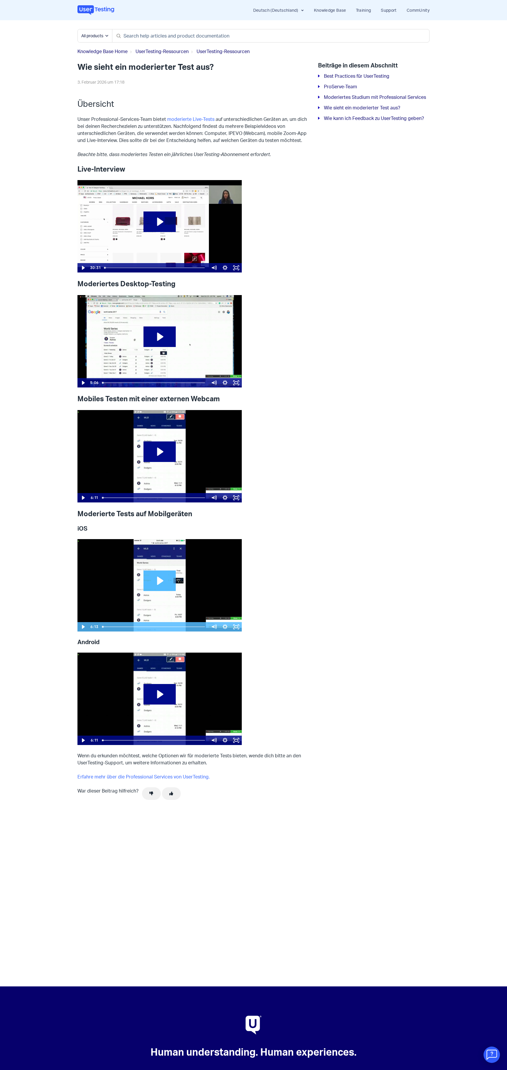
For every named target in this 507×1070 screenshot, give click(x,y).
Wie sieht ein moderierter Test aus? (362, 108)
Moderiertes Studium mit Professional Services (375, 97)
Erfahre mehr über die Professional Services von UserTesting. (143, 777)
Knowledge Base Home (102, 51)
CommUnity (418, 10)
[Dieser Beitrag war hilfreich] (171, 793)
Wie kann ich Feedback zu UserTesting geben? (374, 118)
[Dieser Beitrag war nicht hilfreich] (151, 793)
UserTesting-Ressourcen (162, 51)
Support (388, 10)
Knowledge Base (330, 10)
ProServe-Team (340, 86)
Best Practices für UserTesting (356, 76)
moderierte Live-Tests (190, 119)
